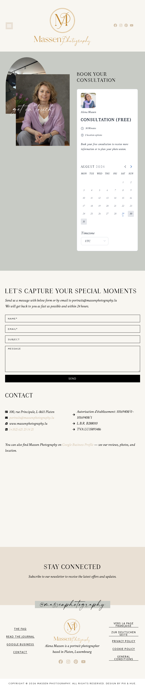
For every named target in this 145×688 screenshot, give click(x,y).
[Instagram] (120, 25)
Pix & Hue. (129, 683)
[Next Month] (131, 167)
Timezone (87, 233)
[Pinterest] (126, 25)
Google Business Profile (78, 444)
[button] (9, 25)
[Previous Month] (125, 167)
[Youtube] (131, 25)
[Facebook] (115, 25)
